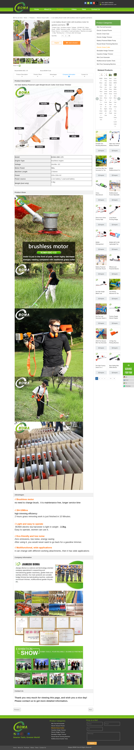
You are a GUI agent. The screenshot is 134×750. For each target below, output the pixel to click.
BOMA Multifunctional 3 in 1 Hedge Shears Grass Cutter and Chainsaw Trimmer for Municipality (114, 169)
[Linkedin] (91, 3)
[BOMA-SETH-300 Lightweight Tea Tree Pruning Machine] (114, 235)
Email (126, 380)
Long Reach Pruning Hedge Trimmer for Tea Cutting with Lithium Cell (114, 218)
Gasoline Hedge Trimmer (105, 54)
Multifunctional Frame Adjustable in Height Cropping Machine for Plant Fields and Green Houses (114, 194)
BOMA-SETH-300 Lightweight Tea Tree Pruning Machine (114, 243)
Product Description (22, 74)
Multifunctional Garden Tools (106, 61)
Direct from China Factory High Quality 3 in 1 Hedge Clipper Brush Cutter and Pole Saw (101, 218)
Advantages (53, 74)
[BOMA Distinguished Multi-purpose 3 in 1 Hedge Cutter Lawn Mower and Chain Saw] (101, 235)
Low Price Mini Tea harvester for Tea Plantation (101, 169)
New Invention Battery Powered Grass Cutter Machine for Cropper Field (110, 96)
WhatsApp (128, 386)
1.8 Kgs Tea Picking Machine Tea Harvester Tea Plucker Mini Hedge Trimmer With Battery (114, 342)
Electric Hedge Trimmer (104, 37)
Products (26, 747)
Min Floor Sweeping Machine (106, 64)
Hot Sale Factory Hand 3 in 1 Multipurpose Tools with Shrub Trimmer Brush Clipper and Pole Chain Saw (101, 366)
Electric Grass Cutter (103, 47)
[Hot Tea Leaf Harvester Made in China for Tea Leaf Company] (101, 309)
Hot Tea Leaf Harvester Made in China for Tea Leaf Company (101, 317)
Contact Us (84, 74)
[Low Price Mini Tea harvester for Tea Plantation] (101, 161)
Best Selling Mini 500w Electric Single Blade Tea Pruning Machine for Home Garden (114, 366)
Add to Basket (73, 43)
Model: (17, 70)
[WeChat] (88, 3)
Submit (92, 743)
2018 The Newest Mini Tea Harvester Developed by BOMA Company (101, 342)
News (36, 747)
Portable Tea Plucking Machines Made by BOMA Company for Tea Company (101, 144)
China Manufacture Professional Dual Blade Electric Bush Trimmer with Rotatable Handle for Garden (101, 194)
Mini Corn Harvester (103, 57)
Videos (32, 747)
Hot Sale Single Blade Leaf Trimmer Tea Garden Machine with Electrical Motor (100, 292)
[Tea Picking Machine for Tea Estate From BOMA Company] (114, 284)
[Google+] (94, 3)
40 (110, 378)
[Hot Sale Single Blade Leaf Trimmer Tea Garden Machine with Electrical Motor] (101, 284)
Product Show (38, 74)
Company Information (69, 74)
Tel (126, 383)
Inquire (57, 43)
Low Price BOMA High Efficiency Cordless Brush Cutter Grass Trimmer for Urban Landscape (115, 102)
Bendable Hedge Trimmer (105, 50)
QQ (126, 377)
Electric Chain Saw (103, 34)
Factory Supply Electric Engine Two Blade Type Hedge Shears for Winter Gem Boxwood (114, 317)
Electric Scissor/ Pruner (104, 30)
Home (15, 747)
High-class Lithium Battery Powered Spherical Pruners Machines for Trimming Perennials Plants (114, 144)
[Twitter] (97, 3)
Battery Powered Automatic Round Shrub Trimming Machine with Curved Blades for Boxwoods (101, 268)
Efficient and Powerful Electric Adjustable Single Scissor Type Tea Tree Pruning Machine (114, 268)
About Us (20, 747)
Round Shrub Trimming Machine (107, 44)
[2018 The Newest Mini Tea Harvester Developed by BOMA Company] (101, 333)
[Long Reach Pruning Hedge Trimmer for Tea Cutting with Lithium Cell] (114, 210)
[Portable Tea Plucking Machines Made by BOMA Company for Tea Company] (101, 136)
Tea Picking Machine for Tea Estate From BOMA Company (114, 292)
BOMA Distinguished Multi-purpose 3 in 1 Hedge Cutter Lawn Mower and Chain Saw (101, 243)
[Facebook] (85, 3)
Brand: (42, 70)
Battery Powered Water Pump (106, 40)
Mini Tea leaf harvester (104, 27)
